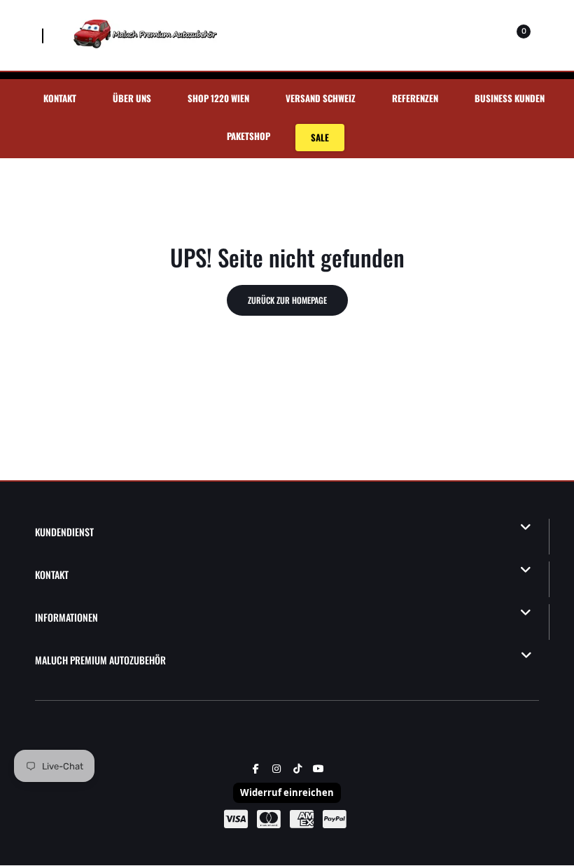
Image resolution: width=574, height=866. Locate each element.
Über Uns (132, 98)
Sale (320, 137)
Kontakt (59, 98)
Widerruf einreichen (287, 792)
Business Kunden (510, 98)
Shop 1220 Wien (218, 98)
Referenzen (415, 98)
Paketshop (248, 136)
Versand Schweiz (321, 98)
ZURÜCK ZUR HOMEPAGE (287, 300)
